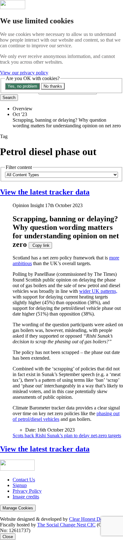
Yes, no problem (22, 86)
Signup (20, 485)
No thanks (53, 86)
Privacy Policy (27, 491)
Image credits (26, 496)
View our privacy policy (24, 72)
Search (9, 97)
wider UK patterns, (98, 291)
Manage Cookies (18, 508)
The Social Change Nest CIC (66, 524)
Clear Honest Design (90, 519)
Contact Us (24, 479)
